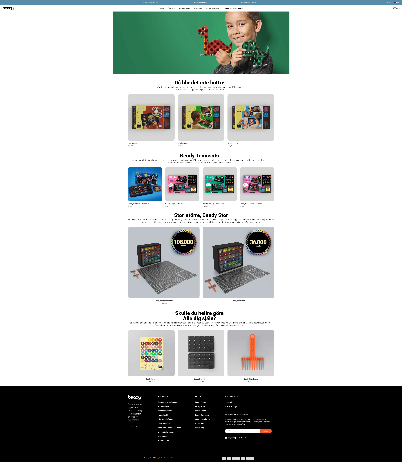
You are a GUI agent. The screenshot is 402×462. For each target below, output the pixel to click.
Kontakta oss (163, 440)
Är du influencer (164, 423)
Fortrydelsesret (164, 406)
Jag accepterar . (237, 437)
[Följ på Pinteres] (136, 426)
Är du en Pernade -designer (169, 428)
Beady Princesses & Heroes (251, 204)
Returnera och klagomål (168, 402)
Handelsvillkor (164, 415)
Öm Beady (172, 8)
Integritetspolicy (165, 411)
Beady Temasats (202, 415)
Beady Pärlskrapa (251, 379)
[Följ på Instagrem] (132, 426)
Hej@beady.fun (134, 414)
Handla (161, 8)
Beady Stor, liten (238, 301)
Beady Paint (182, 143)
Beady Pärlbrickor (201, 379)
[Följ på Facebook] (129, 426)
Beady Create (133, 143)
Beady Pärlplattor (202, 419)
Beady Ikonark (151, 379)
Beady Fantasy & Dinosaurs (138, 204)
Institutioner (198, 8)
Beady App (199, 428)
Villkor (243, 437)
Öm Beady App (184, 8)
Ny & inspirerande (212, 8)
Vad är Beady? (231, 406)
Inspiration (229, 402)
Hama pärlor (200, 423)
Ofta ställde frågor (165, 419)
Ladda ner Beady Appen (233, 8)
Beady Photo (232, 143)
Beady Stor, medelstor (164, 301)
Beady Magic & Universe (174, 204)
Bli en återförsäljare (166, 432)
